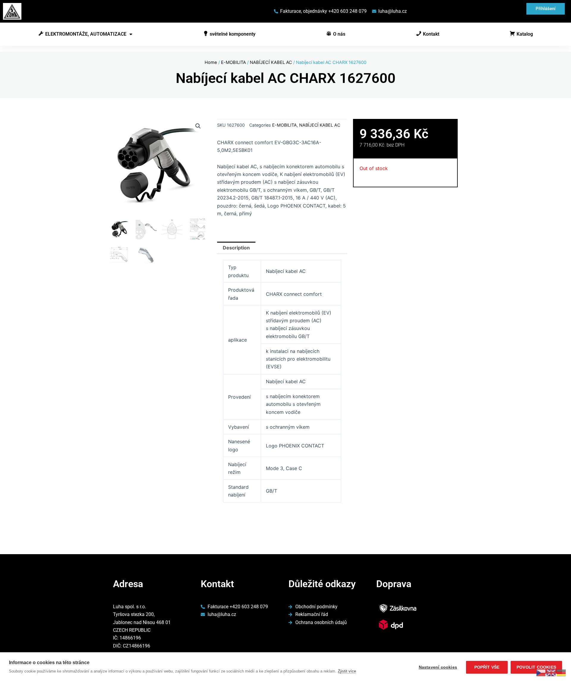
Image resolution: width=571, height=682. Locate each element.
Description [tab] (236, 248)
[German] (561, 672)
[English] (551, 672)
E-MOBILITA (233, 62)
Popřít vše (487, 667)
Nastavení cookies (438, 667)
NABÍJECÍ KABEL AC (271, 62)
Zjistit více (347, 671)
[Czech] (541, 672)
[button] (198, 126)
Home (211, 62)
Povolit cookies (536, 667)
